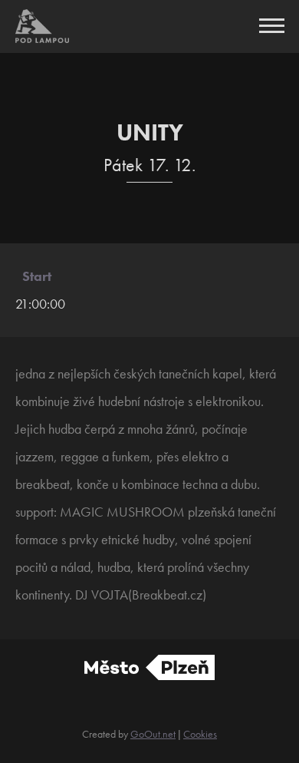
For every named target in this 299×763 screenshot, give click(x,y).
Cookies (200, 734)
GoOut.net (153, 734)
